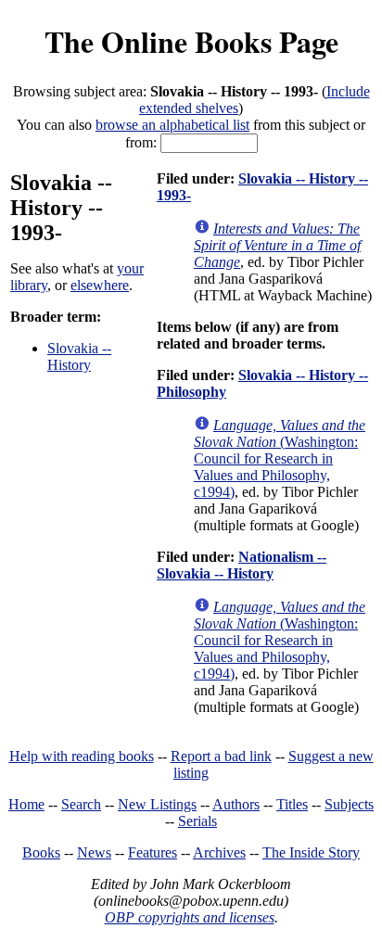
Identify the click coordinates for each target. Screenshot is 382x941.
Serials (197, 821)
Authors (236, 804)
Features (152, 852)
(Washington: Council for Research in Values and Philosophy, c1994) (279, 458)
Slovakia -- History (79, 356)
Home (26, 804)
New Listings (157, 804)
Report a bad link (221, 756)
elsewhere (99, 285)
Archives (219, 852)
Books (41, 852)
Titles (292, 804)
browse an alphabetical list (172, 125)
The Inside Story (311, 852)
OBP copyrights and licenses (189, 917)
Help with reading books (81, 756)
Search (81, 804)
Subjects (349, 804)
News (94, 852)
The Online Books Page (191, 41)
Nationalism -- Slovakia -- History (241, 565)
